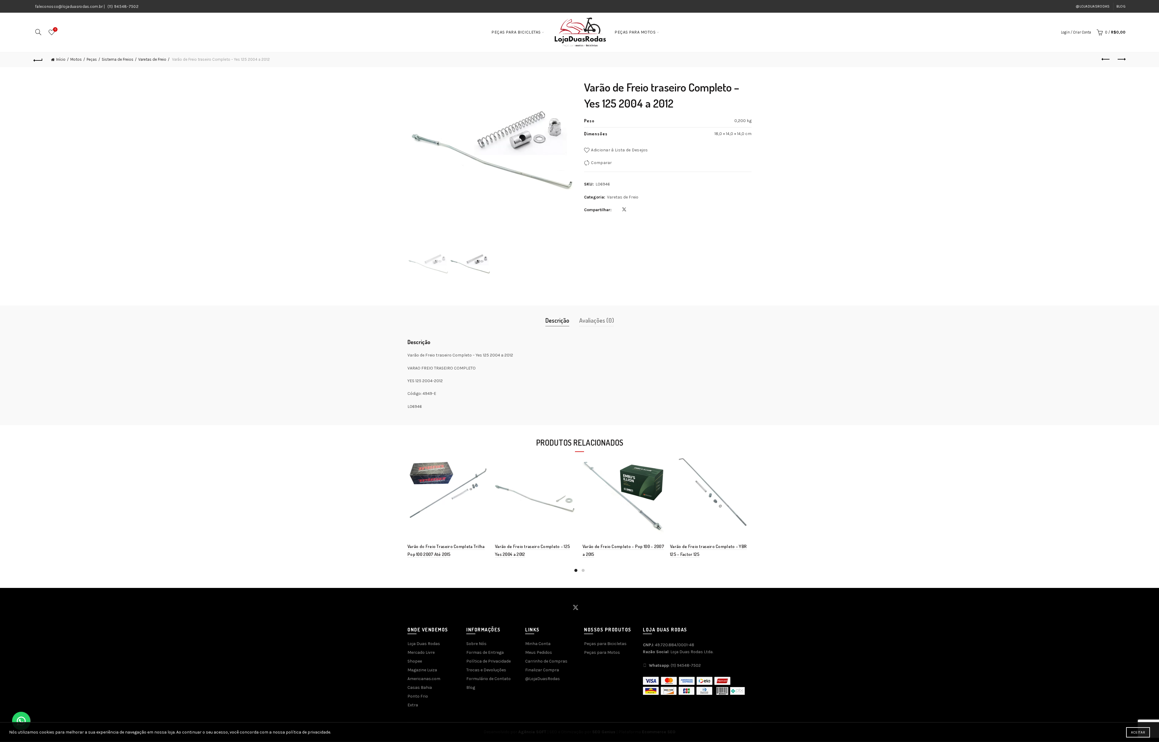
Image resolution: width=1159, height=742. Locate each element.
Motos (76, 59)
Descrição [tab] (557, 320)
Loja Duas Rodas (423, 643)
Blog (1120, 6)
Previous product (1105, 59)
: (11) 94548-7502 (675, 665)
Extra (412, 705)
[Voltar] (38, 59)
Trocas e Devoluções (486, 670)
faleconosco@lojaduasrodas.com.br (69, 6)
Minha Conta (538, 643)
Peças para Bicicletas (516, 32)
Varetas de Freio (152, 59)
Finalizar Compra (542, 670)
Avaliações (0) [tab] (596, 320)
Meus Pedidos (538, 652)
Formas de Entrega (485, 652)
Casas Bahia (419, 687)
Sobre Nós (476, 643)
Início (60, 59)
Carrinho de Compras (546, 661)
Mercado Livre (421, 652)
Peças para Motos (635, 32)
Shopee (414, 661)
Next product (1121, 59)
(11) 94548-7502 (123, 6)
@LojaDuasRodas (1093, 6)
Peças (92, 59)
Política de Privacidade (488, 661)
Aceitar (1138, 732)
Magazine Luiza (422, 670)
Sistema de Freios (117, 59)
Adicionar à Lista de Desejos (619, 150)
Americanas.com (423, 678)
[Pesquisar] (38, 32)
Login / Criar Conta (1076, 32)
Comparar (601, 162)
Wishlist (55, 29)
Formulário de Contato (488, 678)
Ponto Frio (417, 696)
